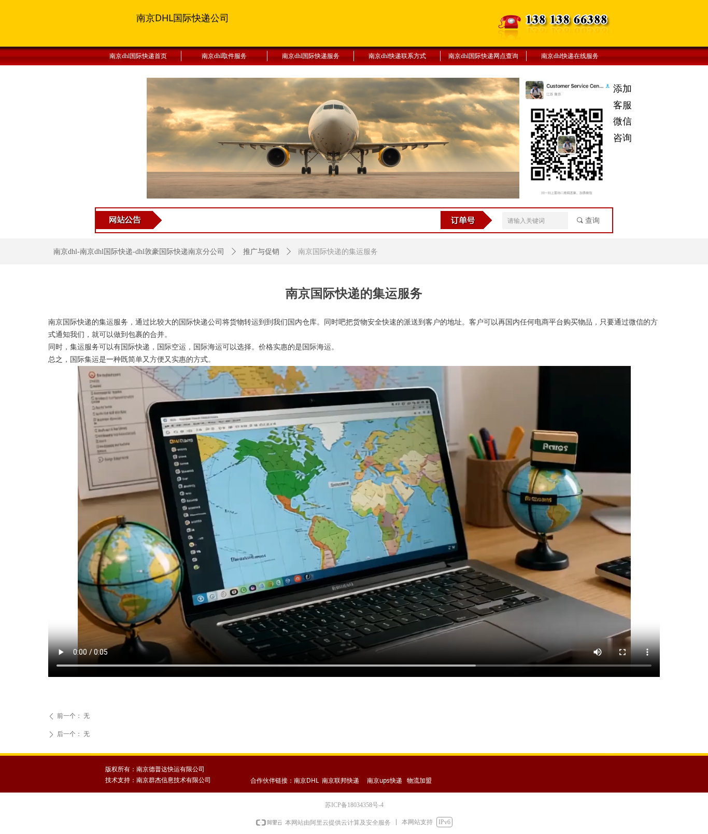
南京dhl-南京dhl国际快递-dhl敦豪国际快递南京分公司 (138, 252)
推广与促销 (261, 252)
